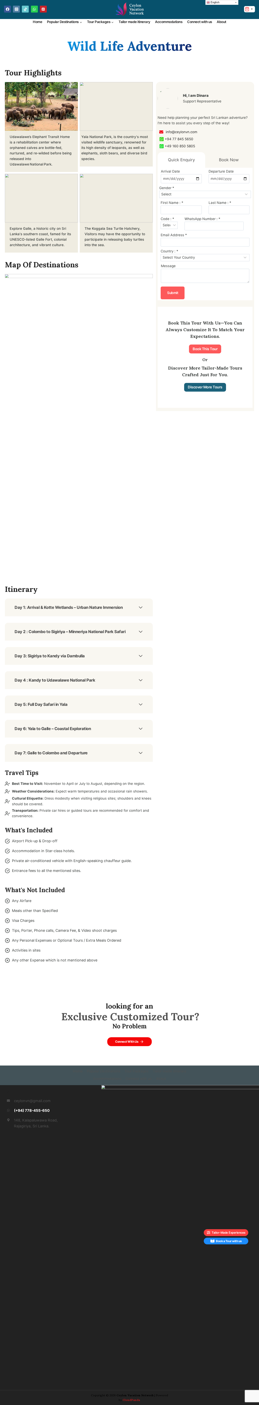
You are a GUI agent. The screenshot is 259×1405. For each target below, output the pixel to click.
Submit (172, 293)
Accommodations (168, 22)
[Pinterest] (43, 9)
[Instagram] (16, 9)
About (221, 22)
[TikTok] (25, 9)
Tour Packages (136, 1071)
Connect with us (199, 22)
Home (37, 22)
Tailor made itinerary (134, 22)
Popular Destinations (103, 1071)
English (214, 2)
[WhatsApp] (34, 9)
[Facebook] (7, 9)
